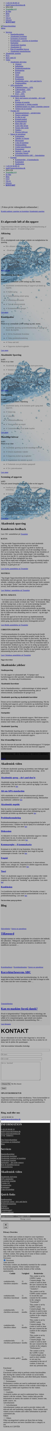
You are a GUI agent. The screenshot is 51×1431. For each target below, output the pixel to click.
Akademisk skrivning (9, 1177)
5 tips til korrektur (7, 1190)
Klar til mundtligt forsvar (10, 1165)
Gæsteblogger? (6, 1210)
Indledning (5, 1208)
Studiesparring (6, 1200)
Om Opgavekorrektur (9, 1140)
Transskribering (7, 1167)
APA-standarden (7, 1179)
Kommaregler (6, 1185)
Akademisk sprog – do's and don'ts (14, 1202)
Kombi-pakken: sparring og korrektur (15, 211)
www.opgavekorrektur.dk (10, 1134)
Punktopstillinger (7, 1212)
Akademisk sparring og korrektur (13, 1158)
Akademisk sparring (36, 211)
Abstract (4, 1206)
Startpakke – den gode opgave (12, 1163)
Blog (3, 1144)
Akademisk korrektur (9, 1156)
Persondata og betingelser (10, 1142)
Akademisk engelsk (8, 1181)
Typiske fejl (5, 1183)
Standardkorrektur (7, 1154)
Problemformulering (8, 1204)
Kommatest (5, 1187)
